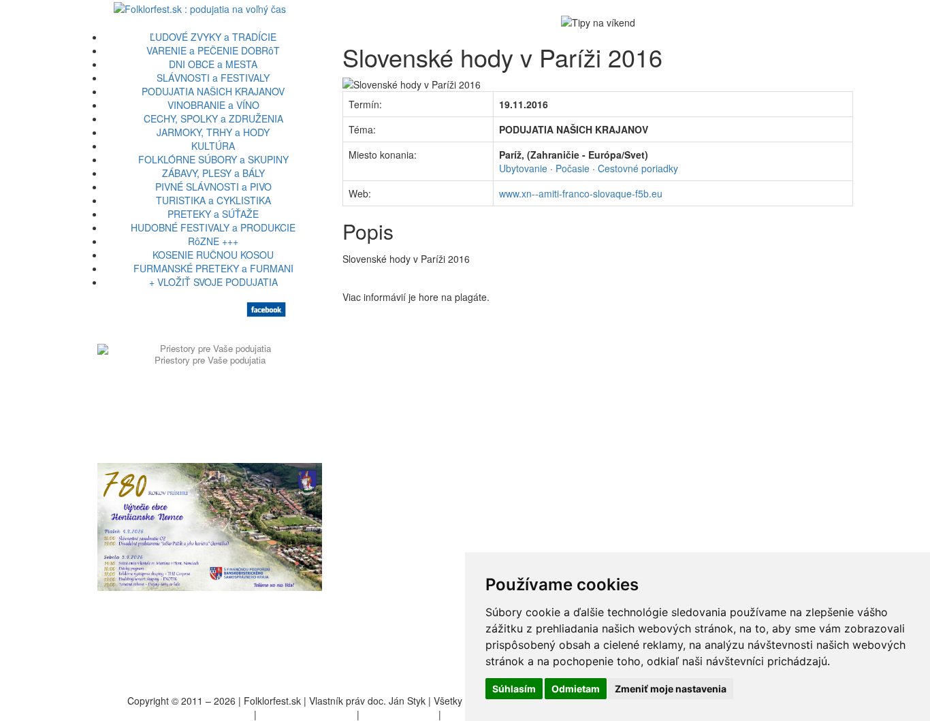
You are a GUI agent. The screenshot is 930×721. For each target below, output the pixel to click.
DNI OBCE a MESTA (213, 64)
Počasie (573, 168)
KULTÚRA (213, 146)
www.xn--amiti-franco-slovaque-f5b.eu (580, 193)
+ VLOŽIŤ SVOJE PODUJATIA (213, 282)
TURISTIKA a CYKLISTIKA (213, 200)
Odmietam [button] (575, 688)
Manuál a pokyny (399, 714)
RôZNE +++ (213, 241)
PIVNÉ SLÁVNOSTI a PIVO (213, 186)
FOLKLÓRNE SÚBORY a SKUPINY (213, 159)
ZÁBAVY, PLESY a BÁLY (213, 173)
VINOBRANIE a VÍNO (213, 105)
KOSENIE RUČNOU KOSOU (213, 254)
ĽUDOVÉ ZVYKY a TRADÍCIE (213, 37)
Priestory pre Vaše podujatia (210, 359)
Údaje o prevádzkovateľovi (194, 714)
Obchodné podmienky (306, 714)
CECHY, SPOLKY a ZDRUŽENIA (213, 118)
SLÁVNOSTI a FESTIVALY (213, 77)
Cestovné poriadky (638, 168)
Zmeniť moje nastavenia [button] (670, 688)
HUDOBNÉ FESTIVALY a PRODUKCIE (213, 227)
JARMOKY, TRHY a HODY (213, 132)
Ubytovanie (523, 168)
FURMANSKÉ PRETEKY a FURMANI (213, 268)
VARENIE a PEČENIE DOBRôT (213, 50)
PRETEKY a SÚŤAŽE (213, 214)
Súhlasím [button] (514, 688)
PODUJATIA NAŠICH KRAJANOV (213, 91)
